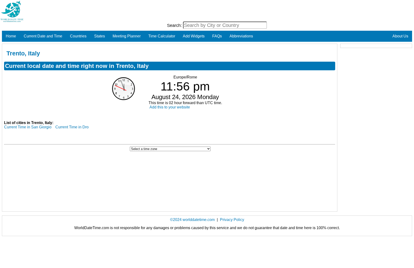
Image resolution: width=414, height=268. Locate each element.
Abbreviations (241, 36)
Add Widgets (194, 36)
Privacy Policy (232, 220)
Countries (78, 36)
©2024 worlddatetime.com (192, 220)
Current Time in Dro (72, 127)
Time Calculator (161, 36)
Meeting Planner (127, 36)
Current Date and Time (43, 36)
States (99, 36)
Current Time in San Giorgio (28, 127)
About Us (400, 36)
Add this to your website (170, 107)
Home (11, 36)
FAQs (217, 36)
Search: (175, 25)
